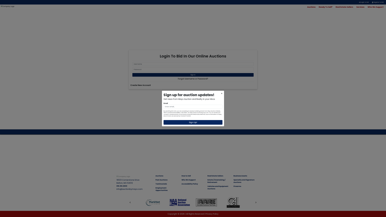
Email (166, 103)
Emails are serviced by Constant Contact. (179, 116)
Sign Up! (193, 122)
